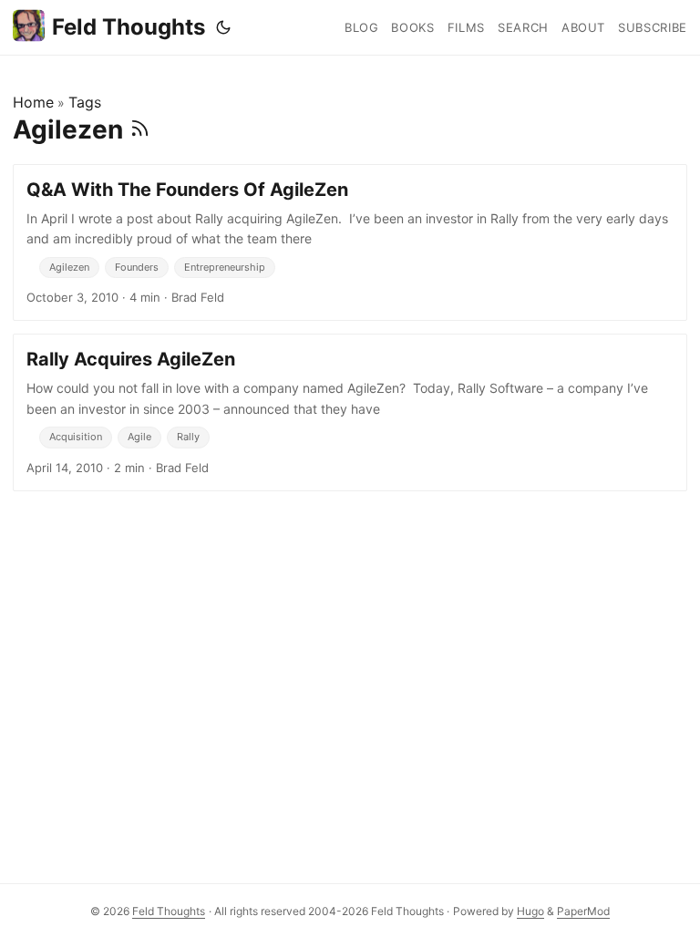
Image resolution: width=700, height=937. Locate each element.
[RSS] (139, 129)
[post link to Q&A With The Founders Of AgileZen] (350, 242)
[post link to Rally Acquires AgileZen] (350, 412)
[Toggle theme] (223, 27)
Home (33, 102)
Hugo (530, 911)
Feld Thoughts (128, 27)
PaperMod (583, 911)
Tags (84, 102)
